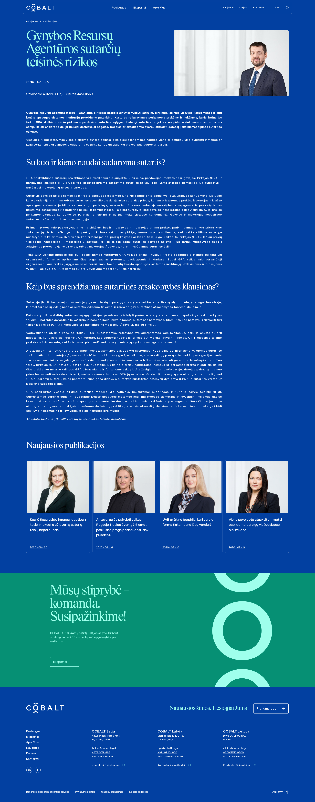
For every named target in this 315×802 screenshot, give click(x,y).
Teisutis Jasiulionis (78, 94)
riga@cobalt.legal (168, 748)
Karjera (243, 7)
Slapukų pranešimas (112, 791)
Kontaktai (258, 7)
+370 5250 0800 (233, 752)
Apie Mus (159, 7)
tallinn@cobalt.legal (104, 748)
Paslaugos (119, 7)
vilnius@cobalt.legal (235, 748)
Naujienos (228, 7)
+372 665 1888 (101, 752)
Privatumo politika (85, 791)
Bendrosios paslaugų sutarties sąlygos (47, 791)
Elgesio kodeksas (138, 791)
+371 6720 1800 (167, 752)
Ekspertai (139, 7)
